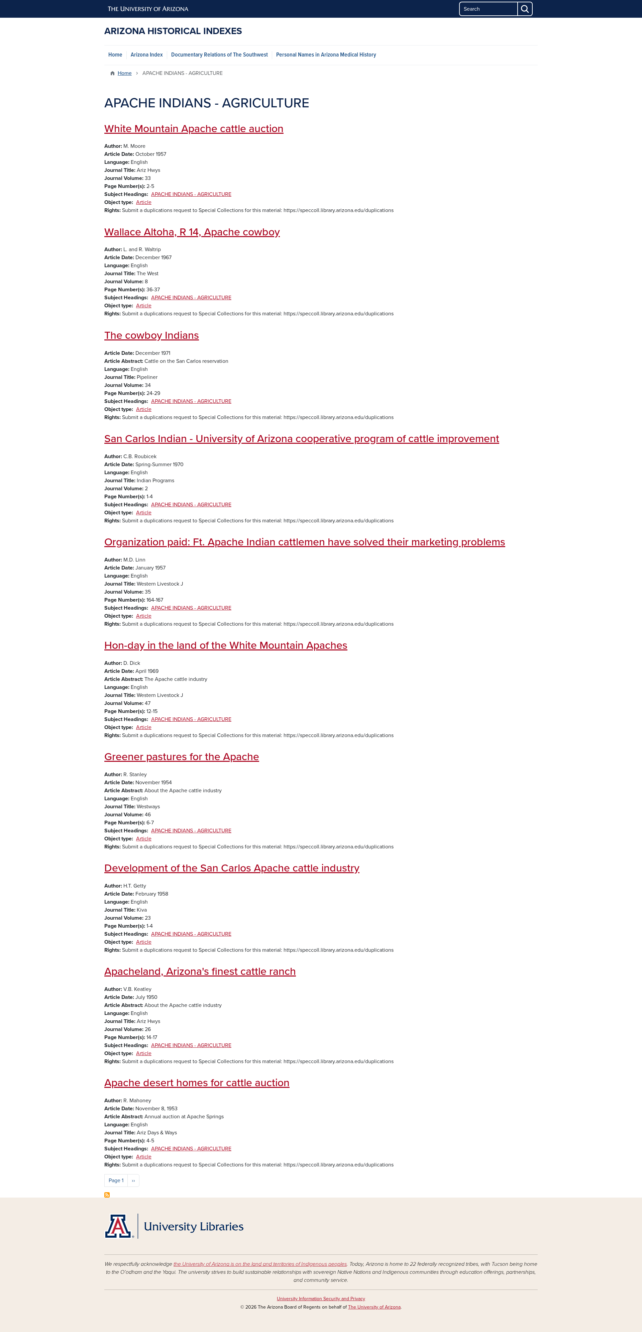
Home (115, 55)
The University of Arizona (374, 1307)
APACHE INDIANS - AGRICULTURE (191, 194)
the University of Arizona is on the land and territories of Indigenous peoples (260, 1264)
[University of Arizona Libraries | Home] (173, 1226)
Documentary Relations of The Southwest (219, 55)
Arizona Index (147, 55)
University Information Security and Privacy (321, 1299)
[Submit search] (525, 9)
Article (143, 202)
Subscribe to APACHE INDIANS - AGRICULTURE (107, 1195)
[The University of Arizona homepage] (148, 9)
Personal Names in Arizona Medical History (326, 55)
